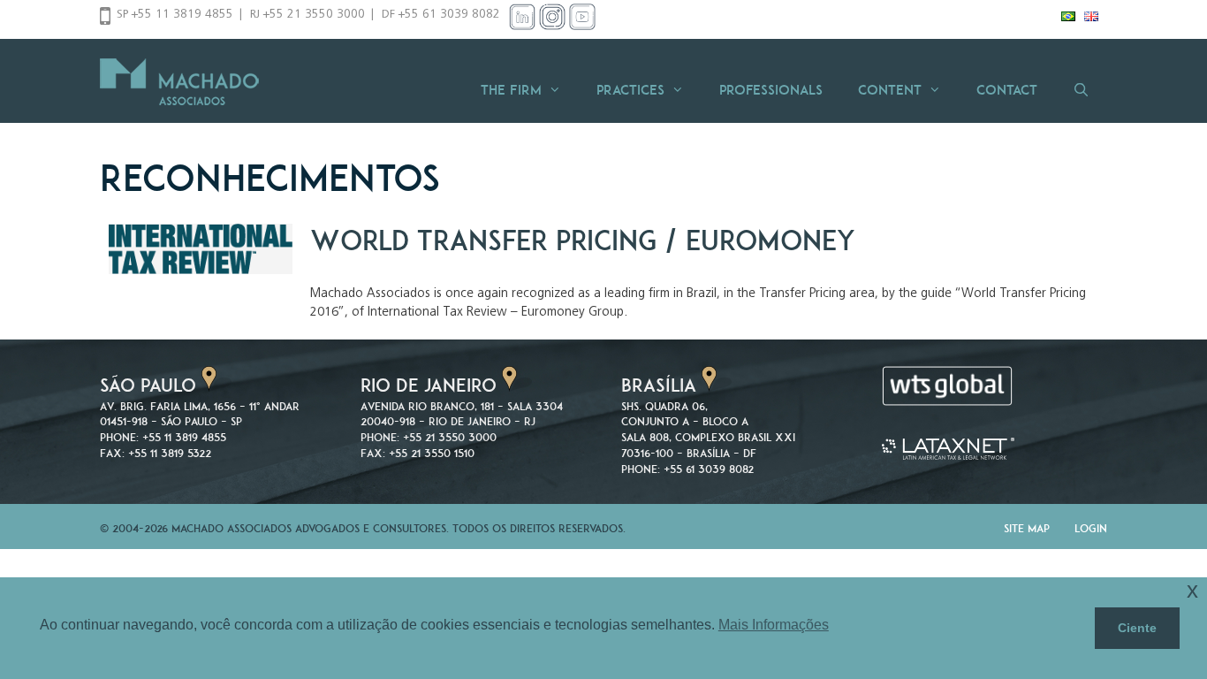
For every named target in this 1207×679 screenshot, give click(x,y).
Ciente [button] (1137, 628)
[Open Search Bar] (1081, 90)
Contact (1006, 89)
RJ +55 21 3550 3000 (307, 15)
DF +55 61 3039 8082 (441, 15)
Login (1090, 528)
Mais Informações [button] (773, 624)
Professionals (771, 89)
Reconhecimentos (270, 177)
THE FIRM (511, 89)
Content (890, 89)
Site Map (1027, 528)
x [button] (1192, 590)
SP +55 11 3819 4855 (175, 15)
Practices (630, 89)
